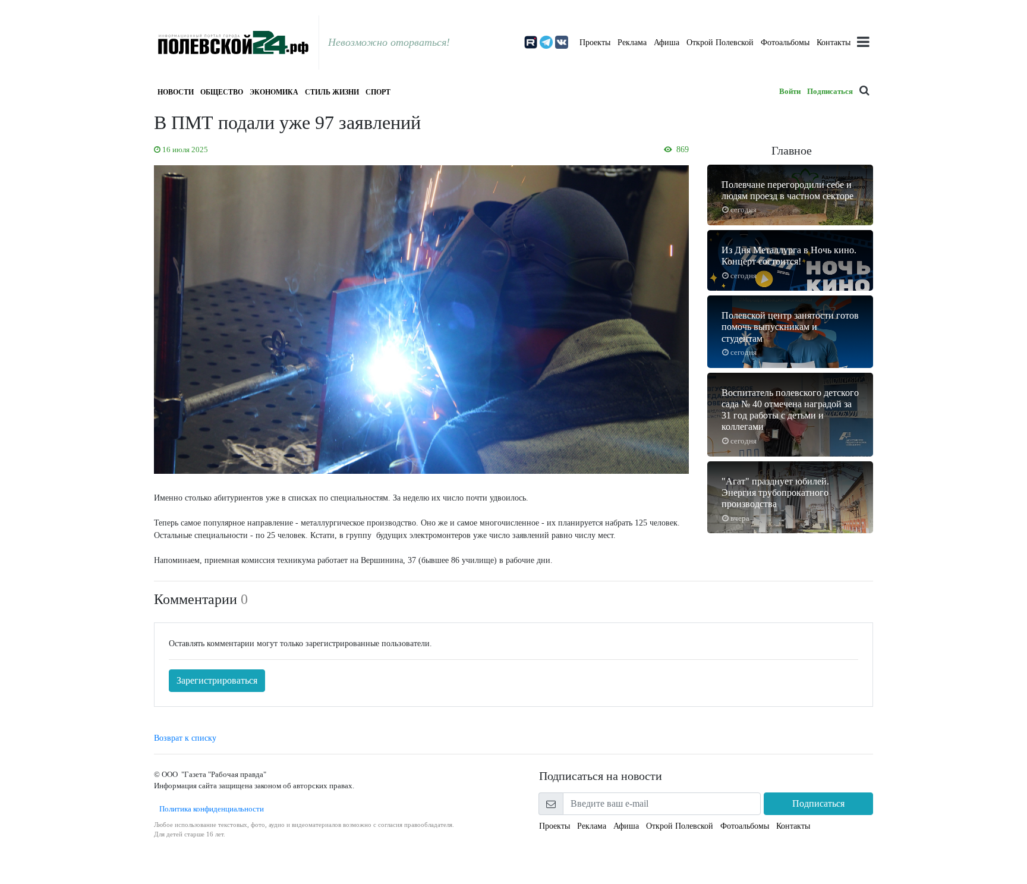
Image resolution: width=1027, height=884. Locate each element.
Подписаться (830, 91)
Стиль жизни (332, 92)
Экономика (274, 92)
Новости (175, 92)
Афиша (666, 42)
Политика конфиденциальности (209, 808)
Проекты (594, 42)
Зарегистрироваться (217, 680)
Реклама (632, 42)
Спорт (378, 92)
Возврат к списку (185, 738)
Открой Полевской (720, 42)
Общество (221, 92)
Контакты (833, 42)
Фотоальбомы (785, 42)
